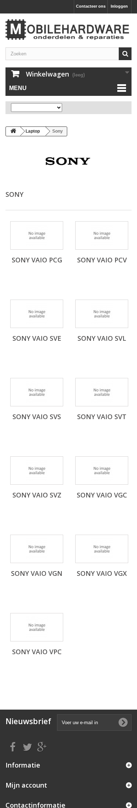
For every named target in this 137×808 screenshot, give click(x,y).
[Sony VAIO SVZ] (36, 470)
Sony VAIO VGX (102, 573)
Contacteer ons (91, 6)
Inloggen (119, 6)
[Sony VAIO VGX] (101, 549)
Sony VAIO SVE (36, 338)
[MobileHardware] (68, 29)
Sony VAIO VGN (36, 573)
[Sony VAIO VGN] (36, 549)
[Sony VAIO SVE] (36, 314)
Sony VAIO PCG (37, 259)
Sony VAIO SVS (36, 416)
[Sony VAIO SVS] (36, 392)
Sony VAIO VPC (37, 651)
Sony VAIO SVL (101, 338)
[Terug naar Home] (13, 131)
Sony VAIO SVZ (36, 495)
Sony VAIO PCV (102, 259)
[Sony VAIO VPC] (36, 627)
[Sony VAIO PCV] (101, 235)
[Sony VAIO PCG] (36, 235)
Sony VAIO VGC (102, 495)
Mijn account (26, 785)
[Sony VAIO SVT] (101, 392)
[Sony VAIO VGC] (101, 470)
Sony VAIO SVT (101, 416)
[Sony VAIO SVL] (101, 314)
